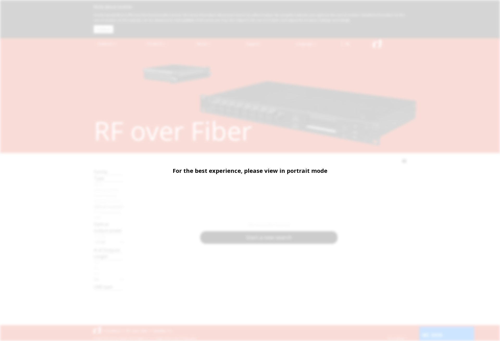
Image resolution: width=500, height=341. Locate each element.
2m (96, 268)
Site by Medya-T (396, 338)
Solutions (105, 43)
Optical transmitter (109, 201)
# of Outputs (107, 250)
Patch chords (105, 195)
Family (101, 172)
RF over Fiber (137, 330)
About (202, 43)
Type (99, 178)
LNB (97, 217)
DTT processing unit (109, 212)
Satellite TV (162, 330)
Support (253, 43)
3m (96, 273)
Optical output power (108, 227)
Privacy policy (189, 338)
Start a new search (269, 237)
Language (305, 43)
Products (155, 43)
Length (101, 256)
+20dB (99, 242)
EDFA (98, 184)
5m (96, 279)
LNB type (103, 287)
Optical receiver (108, 206)
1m (96, 262)
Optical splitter (107, 190)
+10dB (99, 236)
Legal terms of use (167, 338)
